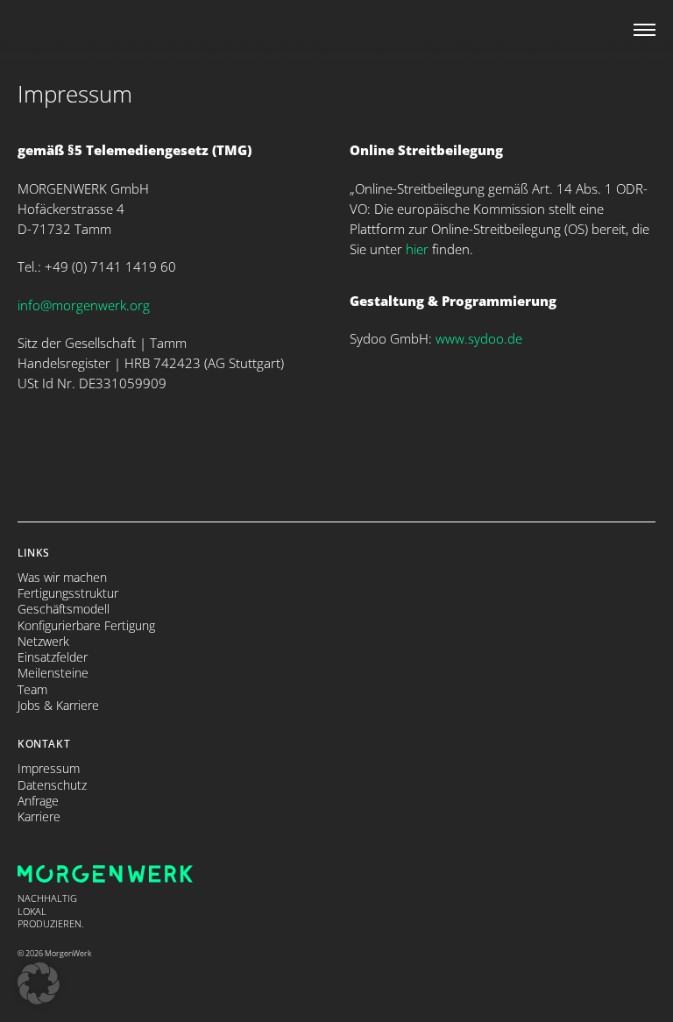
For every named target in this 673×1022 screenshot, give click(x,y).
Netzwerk (43, 641)
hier (417, 249)
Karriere (39, 817)
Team (32, 690)
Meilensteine (53, 673)
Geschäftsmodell (64, 609)
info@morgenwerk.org (84, 305)
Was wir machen (62, 578)
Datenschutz (52, 785)
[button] (38, 983)
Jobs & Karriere (58, 705)
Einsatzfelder (53, 657)
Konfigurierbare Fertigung (86, 626)
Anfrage (38, 801)
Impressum (49, 769)
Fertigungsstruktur (68, 593)
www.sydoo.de (479, 338)
